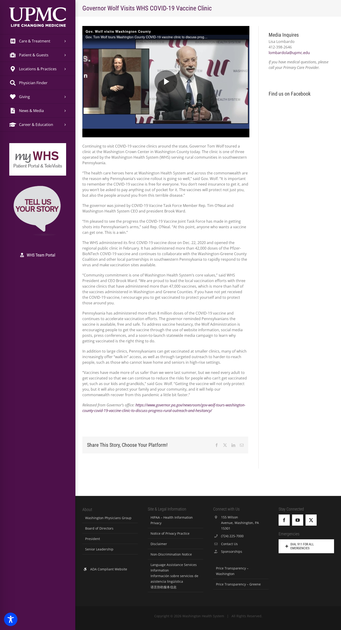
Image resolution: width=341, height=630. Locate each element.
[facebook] (284, 520)
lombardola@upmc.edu (289, 52)
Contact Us (229, 544)
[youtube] (297, 520)
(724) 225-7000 (232, 536)
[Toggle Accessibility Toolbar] (10, 619)
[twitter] (311, 520)
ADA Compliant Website (108, 569)
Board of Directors (99, 528)
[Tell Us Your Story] (38, 186)
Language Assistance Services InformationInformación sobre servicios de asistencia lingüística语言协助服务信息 (174, 575)
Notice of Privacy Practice (170, 533)
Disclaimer (159, 544)
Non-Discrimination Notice (171, 554)
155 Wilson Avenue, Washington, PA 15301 (240, 522)
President (92, 539)
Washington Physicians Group (108, 518)
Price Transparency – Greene (238, 584)
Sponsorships (231, 551)
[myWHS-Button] (37, 149)
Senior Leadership (99, 549)
